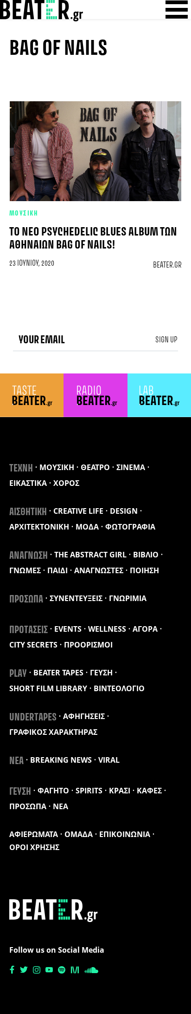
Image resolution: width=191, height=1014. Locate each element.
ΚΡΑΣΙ (119, 790)
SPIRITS (89, 790)
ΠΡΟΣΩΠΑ (26, 599)
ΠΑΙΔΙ (57, 570)
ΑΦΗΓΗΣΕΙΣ (84, 716)
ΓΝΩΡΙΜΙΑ (127, 598)
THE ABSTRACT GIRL (90, 555)
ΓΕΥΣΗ (101, 672)
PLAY (18, 674)
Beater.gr (167, 265)
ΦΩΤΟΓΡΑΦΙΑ (130, 527)
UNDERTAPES (33, 717)
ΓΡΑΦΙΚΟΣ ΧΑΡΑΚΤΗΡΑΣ (53, 732)
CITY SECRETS (33, 645)
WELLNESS (107, 629)
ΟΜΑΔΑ (78, 834)
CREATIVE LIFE (78, 511)
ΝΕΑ (16, 761)
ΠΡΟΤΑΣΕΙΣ (28, 630)
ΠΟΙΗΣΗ (144, 570)
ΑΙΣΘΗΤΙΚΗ (28, 512)
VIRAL (109, 760)
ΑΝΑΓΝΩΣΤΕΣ (98, 570)
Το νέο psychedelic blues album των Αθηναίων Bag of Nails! (93, 239)
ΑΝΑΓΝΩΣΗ (28, 556)
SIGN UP (166, 340)
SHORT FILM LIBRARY (48, 688)
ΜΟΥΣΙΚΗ (23, 213)
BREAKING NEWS (61, 760)
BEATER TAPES (58, 672)
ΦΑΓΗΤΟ (53, 790)
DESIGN (124, 511)
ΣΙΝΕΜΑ (130, 467)
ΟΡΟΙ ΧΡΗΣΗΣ (34, 847)
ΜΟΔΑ (87, 527)
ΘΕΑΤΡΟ (95, 467)
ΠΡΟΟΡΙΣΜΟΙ (88, 645)
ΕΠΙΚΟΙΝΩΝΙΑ (124, 834)
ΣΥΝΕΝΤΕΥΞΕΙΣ (76, 598)
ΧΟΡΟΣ (66, 483)
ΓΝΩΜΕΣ (25, 570)
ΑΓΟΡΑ (145, 629)
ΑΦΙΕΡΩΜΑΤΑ (33, 834)
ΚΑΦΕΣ (149, 790)
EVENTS (68, 629)
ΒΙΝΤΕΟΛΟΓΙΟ (119, 688)
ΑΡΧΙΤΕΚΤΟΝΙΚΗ (39, 527)
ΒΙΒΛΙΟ (146, 555)
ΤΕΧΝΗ (21, 468)
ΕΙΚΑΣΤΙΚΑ (28, 483)
